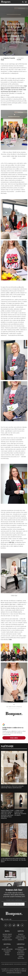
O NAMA (2, 964)
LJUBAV (21, 956)
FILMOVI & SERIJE (7, 949)
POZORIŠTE (7, 951)
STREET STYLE (7, 936)
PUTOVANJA (20, 954)
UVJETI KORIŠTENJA (17, 964)
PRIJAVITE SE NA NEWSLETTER (14, 904)
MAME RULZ (20, 953)
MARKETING (11, 964)
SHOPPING (7, 938)
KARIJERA (21, 947)
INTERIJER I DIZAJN (21, 949)
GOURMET (21, 951)
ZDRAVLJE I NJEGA (20, 938)
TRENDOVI (21, 940)
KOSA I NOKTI (21, 936)
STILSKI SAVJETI (7, 940)
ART (7, 947)
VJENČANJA (21, 958)
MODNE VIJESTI (7, 934)
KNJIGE (7, 953)
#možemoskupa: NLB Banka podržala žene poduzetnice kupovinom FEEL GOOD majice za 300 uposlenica (14, 33)
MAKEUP (20, 934)
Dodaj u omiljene (14, 738)
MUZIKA (7, 954)
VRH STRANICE (24, 964)
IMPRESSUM (7, 964)
